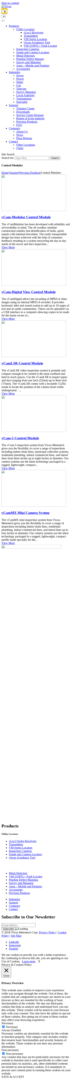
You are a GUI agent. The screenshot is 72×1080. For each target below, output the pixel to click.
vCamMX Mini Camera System (25, 513)
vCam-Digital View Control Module (28, 292)
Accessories (23, 68)
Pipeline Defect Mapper (30, 59)
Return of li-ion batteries (30, 118)
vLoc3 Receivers (33, 32)
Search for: (7, 157)
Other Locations (25, 144)
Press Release (24, 138)
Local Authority (25, 95)
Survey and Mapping (28, 62)
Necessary (12, 1026)
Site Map (16, 935)
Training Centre (25, 108)
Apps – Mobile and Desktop (32, 65)
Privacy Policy (47, 932)
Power (20, 78)
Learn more (28, 961)
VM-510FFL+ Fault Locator (40, 45)
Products (14, 26)
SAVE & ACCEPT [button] (12, 1076)
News (19, 134)
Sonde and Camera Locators (32, 52)
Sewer (20, 75)
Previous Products (26, 121)
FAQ (19, 125)
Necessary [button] (7, 1023)
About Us (22, 131)
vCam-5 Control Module (20, 438)
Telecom (21, 88)
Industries (14, 72)
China (19, 148)
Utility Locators (25, 29)
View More (8, 247)
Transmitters (31, 35)
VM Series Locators (35, 39)
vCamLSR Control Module (22, 363)
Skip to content (10, 3)
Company (14, 128)
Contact (13, 141)
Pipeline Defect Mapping (23, 879)
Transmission (24, 98)
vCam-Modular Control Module (26, 217)
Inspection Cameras (27, 49)
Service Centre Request (30, 115)
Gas (18, 85)
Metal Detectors (25, 55)
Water (19, 82)
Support (13, 105)
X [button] (39, 961)
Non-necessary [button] (10, 1050)
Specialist (21, 101)
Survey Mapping (26, 92)
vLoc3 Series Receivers (22, 841)
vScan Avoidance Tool (37, 42)
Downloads (23, 111)
